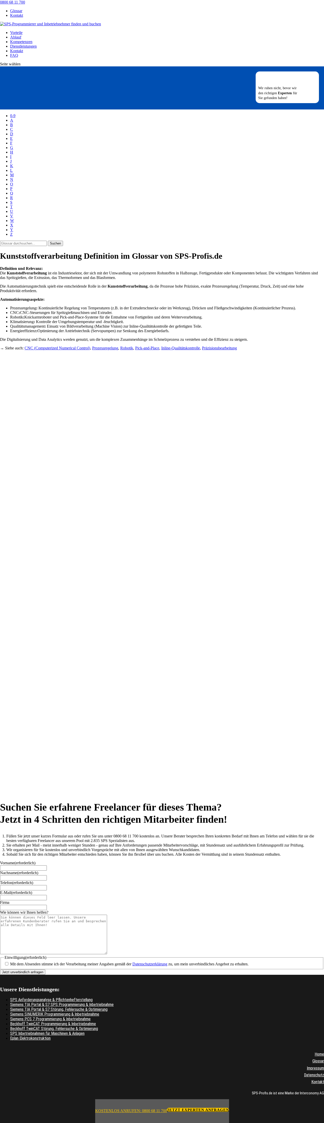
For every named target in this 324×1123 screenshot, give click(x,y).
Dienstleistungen (23, 46)
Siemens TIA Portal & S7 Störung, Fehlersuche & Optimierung (59, 1009)
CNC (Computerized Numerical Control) (57, 348)
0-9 (12, 116)
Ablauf (15, 37)
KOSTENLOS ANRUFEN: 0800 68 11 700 (131, 1111)
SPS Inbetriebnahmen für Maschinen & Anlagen (47, 1033)
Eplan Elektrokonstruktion (30, 1038)
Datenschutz (314, 1075)
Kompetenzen (21, 42)
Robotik (126, 348)
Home (319, 1054)
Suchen (55, 243)
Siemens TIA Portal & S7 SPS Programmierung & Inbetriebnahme (62, 1004)
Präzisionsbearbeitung (219, 348)
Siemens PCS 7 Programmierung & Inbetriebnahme (50, 1019)
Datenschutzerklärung (149, 964)
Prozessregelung (105, 348)
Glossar (16, 11)
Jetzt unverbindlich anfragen (22, 972)
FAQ (14, 55)
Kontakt (16, 15)
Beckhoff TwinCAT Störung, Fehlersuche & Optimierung (54, 1028)
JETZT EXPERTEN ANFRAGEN (198, 1110)
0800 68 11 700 (12, 2)
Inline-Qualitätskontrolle (180, 348)
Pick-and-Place (147, 348)
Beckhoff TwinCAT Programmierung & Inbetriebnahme (53, 1023)
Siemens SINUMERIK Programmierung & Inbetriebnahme (54, 1014)
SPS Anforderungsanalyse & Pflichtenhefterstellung (51, 999)
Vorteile (16, 32)
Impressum (315, 1068)
